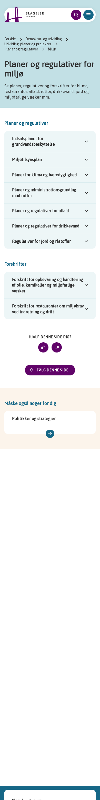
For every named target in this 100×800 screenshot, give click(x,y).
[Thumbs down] (57, 347)
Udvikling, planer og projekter (27, 44)
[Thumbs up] (43, 347)
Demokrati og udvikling (43, 39)
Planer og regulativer (21, 49)
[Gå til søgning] (76, 15)
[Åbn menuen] (88, 15)
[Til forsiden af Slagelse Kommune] (24, 14)
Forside (10, 39)
